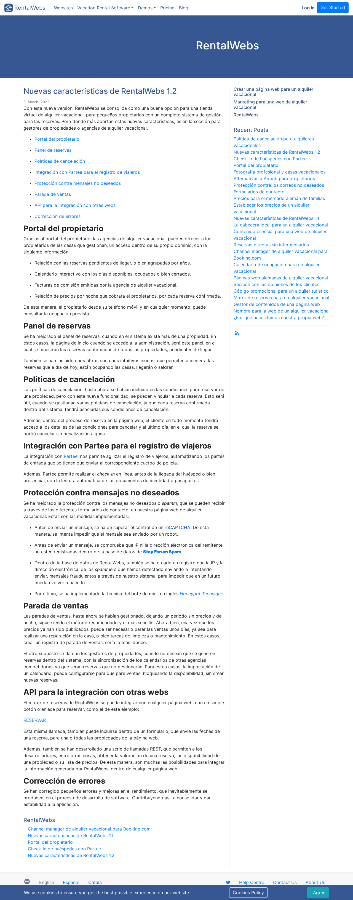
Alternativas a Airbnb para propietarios (274, 178)
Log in (308, 7)
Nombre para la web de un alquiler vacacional (282, 311)
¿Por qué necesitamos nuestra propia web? (279, 317)
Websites (63, 7)
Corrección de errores (57, 216)
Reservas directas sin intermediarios (271, 244)
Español (71, 882)
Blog (183, 7)
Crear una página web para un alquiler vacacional (273, 91)
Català (95, 882)
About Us (315, 882)
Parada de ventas (52, 194)
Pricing (167, 7)
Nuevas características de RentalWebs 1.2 (71, 855)
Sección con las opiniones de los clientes (276, 284)
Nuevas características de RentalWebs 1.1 (70, 835)
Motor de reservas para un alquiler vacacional (281, 297)
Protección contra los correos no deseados (279, 185)
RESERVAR (34, 720)
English (46, 882)
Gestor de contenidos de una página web (277, 304)
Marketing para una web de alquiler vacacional (270, 104)
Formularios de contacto (259, 191)
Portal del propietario (56, 139)
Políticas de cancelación (59, 161)
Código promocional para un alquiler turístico (281, 291)
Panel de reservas (52, 150)
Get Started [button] (332, 7)
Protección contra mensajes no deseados (77, 183)
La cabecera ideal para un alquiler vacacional (281, 225)
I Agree (318, 892)
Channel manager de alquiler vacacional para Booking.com (89, 829)
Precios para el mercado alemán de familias (279, 198)
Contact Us (285, 882)
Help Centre (251, 882)
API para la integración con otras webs (75, 205)
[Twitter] (228, 882)
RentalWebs (29, 7)
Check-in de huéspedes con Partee (64, 848)
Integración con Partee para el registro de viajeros (87, 172)
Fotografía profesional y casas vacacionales (279, 172)
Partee (70, 456)
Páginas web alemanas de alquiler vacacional (281, 278)
